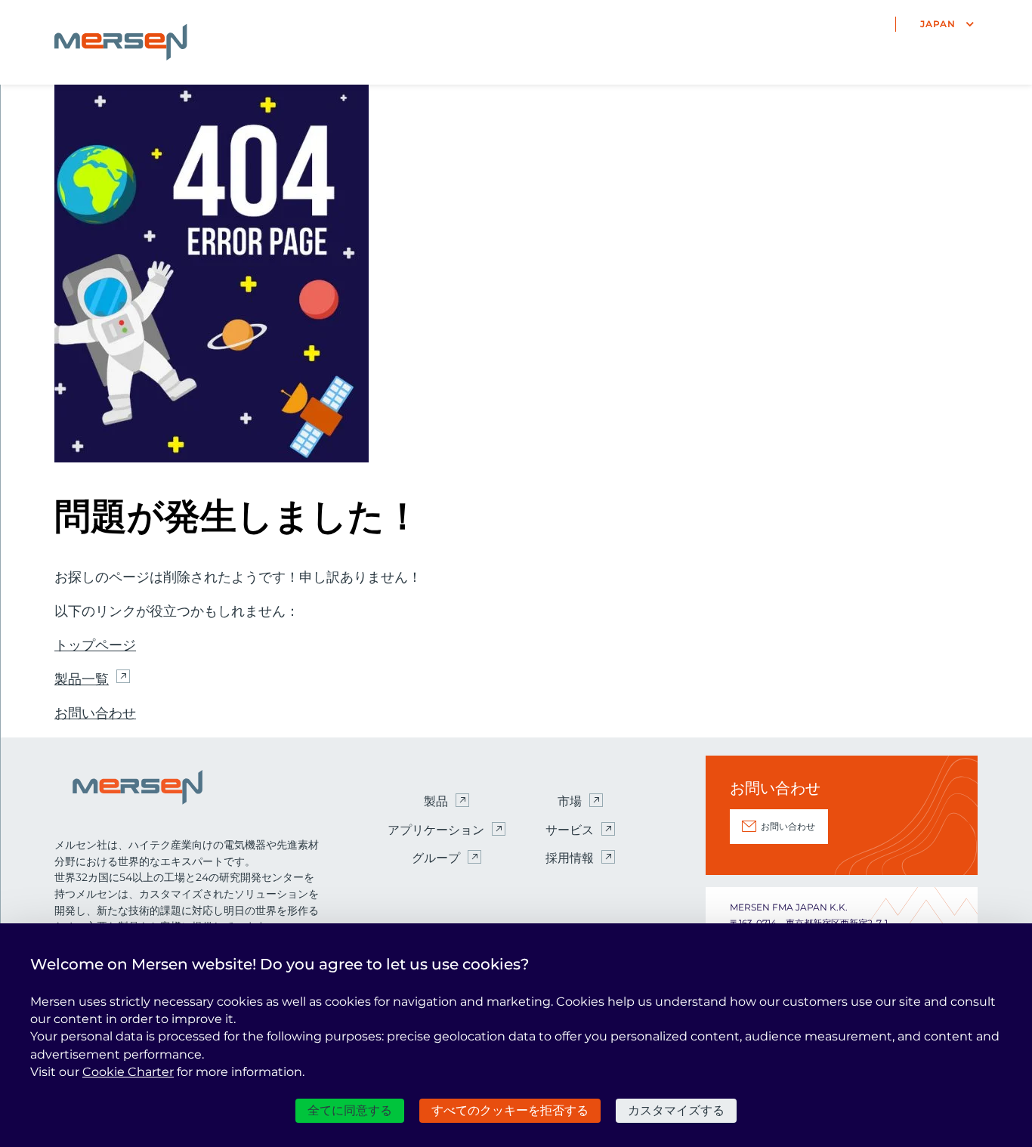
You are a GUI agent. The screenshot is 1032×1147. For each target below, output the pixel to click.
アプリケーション (436, 830)
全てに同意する (349, 1110)
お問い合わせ (95, 713)
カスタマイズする (676, 1110)
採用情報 (569, 858)
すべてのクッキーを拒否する (510, 1110)
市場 (570, 801)
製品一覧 (81, 679)
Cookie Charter (128, 1072)
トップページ (95, 645)
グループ (436, 858)
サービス (569, 830)
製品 (436, 801)
